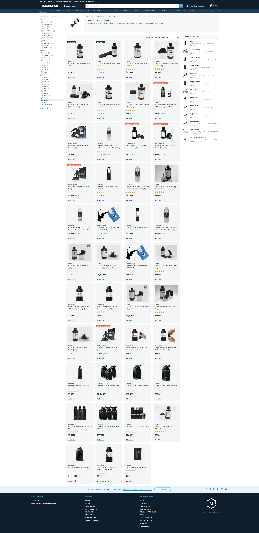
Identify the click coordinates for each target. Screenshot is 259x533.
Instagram (214, 489)
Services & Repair (92, 520)
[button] (72, 6)
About (142, 501)
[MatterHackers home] (50, 6)
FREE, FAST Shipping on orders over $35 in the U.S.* (56, 1)
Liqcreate (48, 24)
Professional (91, 509)
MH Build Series (49, 31)
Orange (47, 79)
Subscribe (163, 489)
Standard (48, 53)
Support (88, 515)
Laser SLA (48, 47)
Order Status (145, 506)
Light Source (44, 41)
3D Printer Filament (80, 11)
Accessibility (145, 526)
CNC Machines (194, 11)
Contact (143, 503)
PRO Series (48, 33)
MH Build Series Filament (167, 11)
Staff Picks (59, 11)
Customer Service (78, 1)
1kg (46, 72)
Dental (47, 57)
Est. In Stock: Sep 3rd (103, 481)
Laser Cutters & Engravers (209, 11)
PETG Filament (138, 11)
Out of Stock (159, 440)
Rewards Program (148, 512)
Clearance (150, 37)
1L (46, 65)
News (87, 503)
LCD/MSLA (48, 43)
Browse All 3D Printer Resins (51, 16)
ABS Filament (127, 11)
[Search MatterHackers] (181, 6)
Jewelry (47, 60)
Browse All (44, 108)
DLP (46, 45)
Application (44, 51)
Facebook (206, 489)
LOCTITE (48, 26)
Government (90, 518)
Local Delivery (146, 509)
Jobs (142, 515)
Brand (42, 20)
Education (89, 512)
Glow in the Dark (49, 104)
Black (47, 100)
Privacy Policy (146, 520)
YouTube (226, 489)
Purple (46, 88)
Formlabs (48, 22)
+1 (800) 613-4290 (89, 1)
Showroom (90, 506)
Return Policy (146, 518)
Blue (46, 86)
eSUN (46, 28)
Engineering (48, 55)
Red (46, 77)
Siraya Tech (48, 38)
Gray (46, 98)
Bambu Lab (91, 11)
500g (46, 69)
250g (46, 67)
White (47, 95)
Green (46, 84)
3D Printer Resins (182, 11)
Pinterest (222, 489)
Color (110, 17)
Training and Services (103, 11)
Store (93, 17)
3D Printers (68, 11)
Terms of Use (145, 523)
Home (88, 17)
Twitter (210, 489)
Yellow (47, 82)
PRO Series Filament (151, 11)
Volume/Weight (46, 63)
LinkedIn (218, 489)
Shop (87, 501)
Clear (46, 102)
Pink (46, 91)
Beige (46, 93)
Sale (52, 11)
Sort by (157, 37)
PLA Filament (117, 11)
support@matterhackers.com (43, 503)
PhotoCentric (48, 35)
